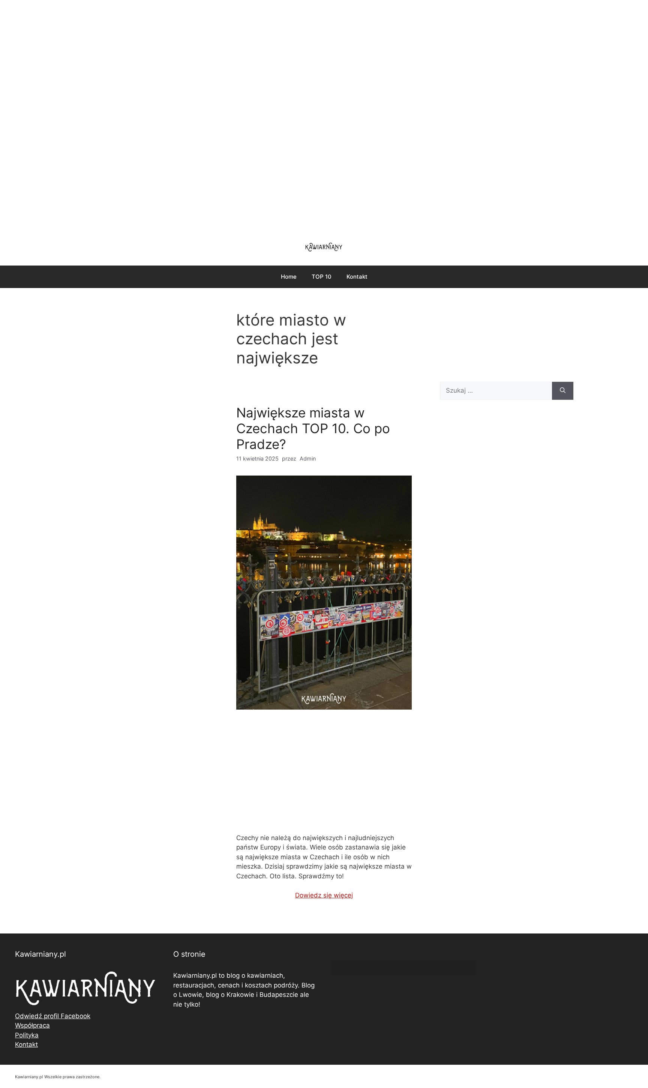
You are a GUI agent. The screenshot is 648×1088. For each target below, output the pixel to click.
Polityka (27, 1035)
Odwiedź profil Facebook (52, 1016)
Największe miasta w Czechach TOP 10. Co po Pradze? (313, 428)
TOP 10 (322, 276)
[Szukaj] (562, 391)
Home (289, 276)
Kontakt (357, 276)
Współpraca (32, 1025)
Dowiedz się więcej (324, 895)
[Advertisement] (324, 116)
